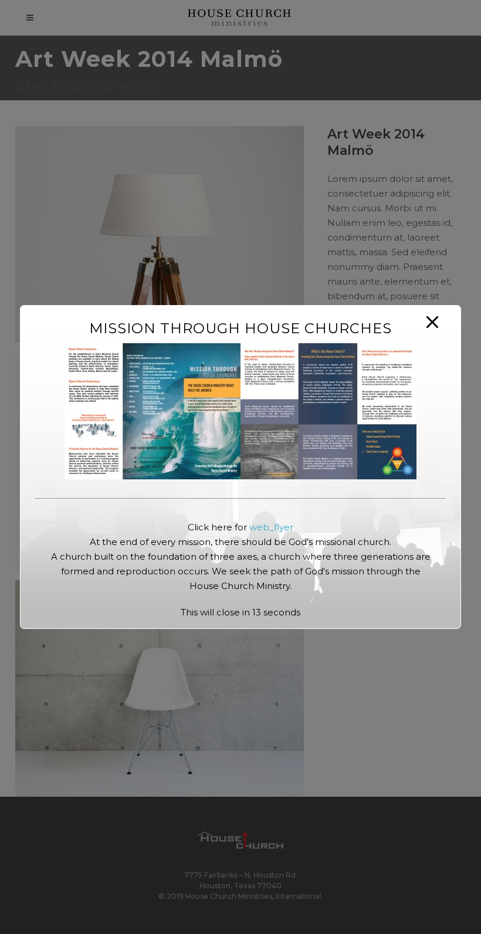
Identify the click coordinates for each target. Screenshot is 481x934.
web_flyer (271, 527)
